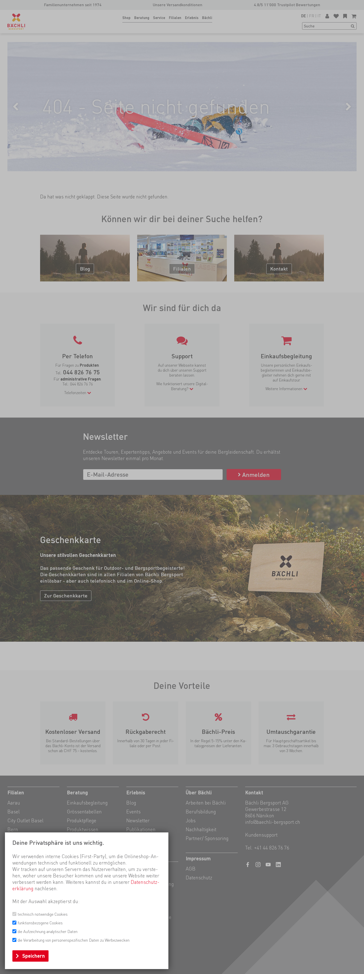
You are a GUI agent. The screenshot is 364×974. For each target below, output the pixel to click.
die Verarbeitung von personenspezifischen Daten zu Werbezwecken (74, 940)
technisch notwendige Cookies (43, 914)
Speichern (33, 956)
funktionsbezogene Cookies (40, 923)
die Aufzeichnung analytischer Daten (48, 931)
